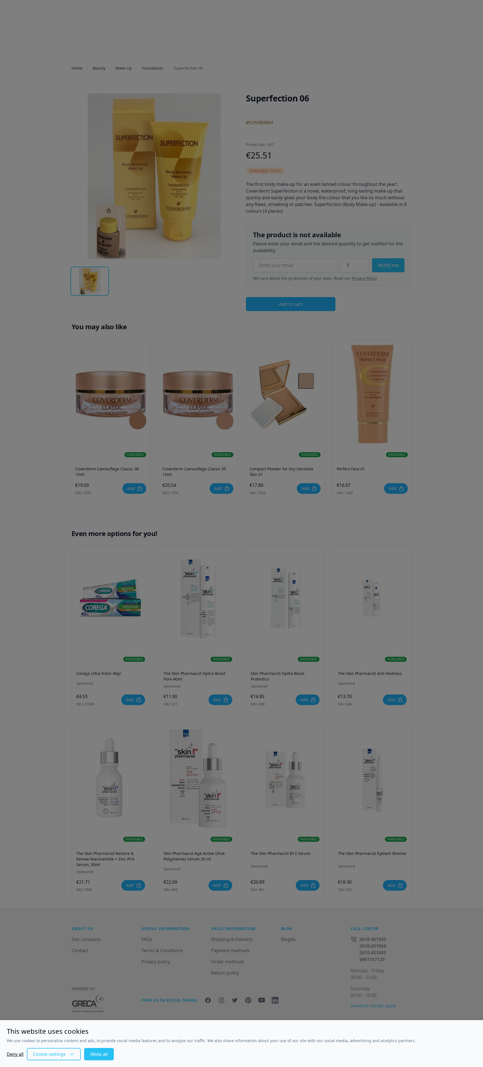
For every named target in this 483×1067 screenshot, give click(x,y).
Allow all (99, 1054)
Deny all (15, 1054)
